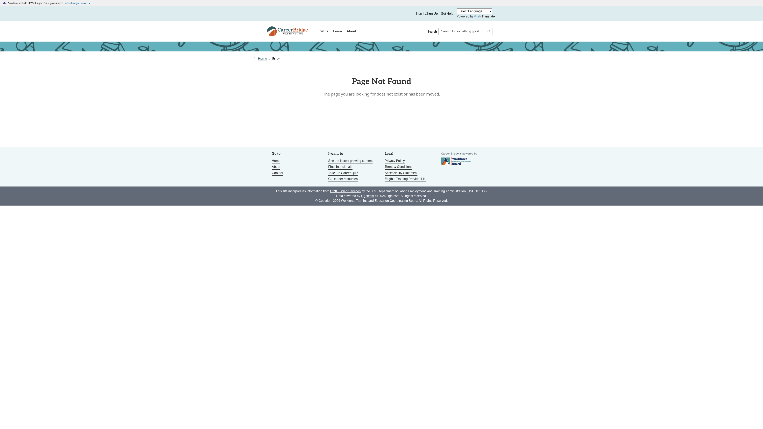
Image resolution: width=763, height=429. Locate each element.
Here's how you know (75, 3)
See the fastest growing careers (350, 160)
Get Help (447, 13)
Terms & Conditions (398, 166)
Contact (277, 173)
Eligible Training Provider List (405, 179)
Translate (488, 16)
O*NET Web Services (345, 191)
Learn (337, 31)
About (351, 31)
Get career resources (343, 179)
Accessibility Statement (401, 173)
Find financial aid (340, 166)
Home (262, 58)
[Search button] (489, 31)
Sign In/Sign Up (426, 13)
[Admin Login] (274, 13)
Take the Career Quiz (343, 173)
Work (324, 31)
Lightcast (367, 196)
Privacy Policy (395, 160)
